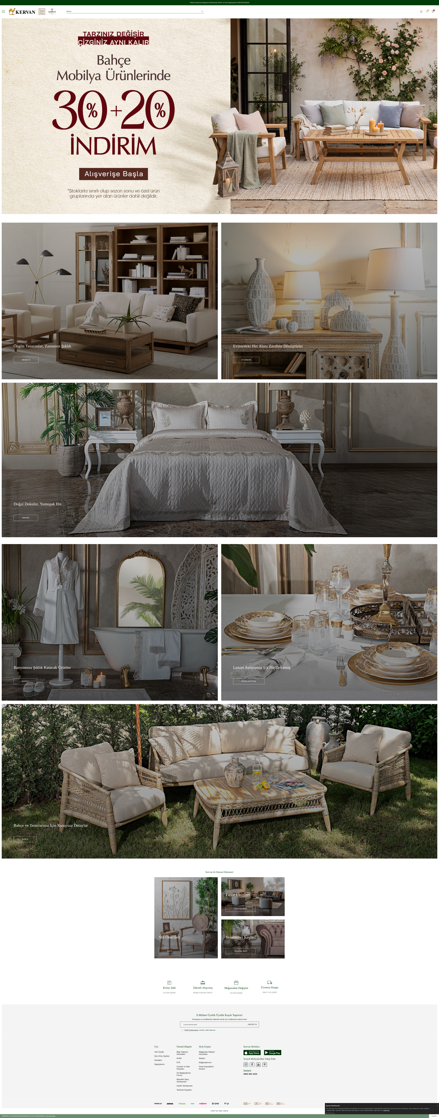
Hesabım (158, 1060)
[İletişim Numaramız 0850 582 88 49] (271, 1064)
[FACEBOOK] (252, 1064)
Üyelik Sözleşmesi (185, 1086)
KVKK (179, 1058)
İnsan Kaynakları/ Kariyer (206, 1068)
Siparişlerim (159, 1064)
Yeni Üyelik (159, 1052)
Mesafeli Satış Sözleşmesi (183, 1080)
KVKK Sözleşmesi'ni (191, 1030)
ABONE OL (252, 1024)
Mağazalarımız (205, 1062)
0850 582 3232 (250, 1074)
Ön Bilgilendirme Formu (184, 1074)
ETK (178, 1062)
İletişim (202, 1058)
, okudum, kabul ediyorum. (200, 1030)
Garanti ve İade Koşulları (183, 1068)
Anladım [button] (434, 1116)
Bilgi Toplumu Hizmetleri (182, 1053)
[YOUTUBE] (258, 1064)
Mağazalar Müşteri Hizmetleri (207, 1053)
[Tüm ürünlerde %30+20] (219, 116)
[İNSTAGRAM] (246, 1064)
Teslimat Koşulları (184, 1090)
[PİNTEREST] (264, 1064)
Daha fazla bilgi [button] (50, 1116)
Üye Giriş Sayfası (162, 1056)
